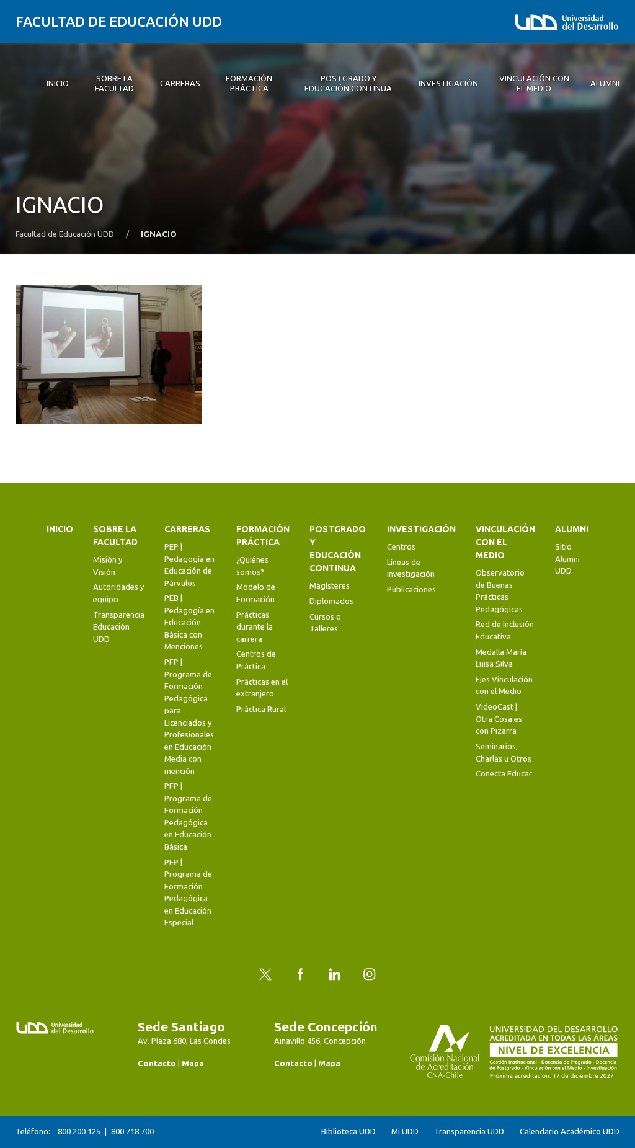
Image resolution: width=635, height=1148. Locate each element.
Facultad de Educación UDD (119, 21)
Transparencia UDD (469, 1131)
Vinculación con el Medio (505, 542)
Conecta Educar (504, 773)
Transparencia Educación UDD (118, 626)
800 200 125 (79, 1131)
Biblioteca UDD (348, 1131)
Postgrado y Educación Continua (337, 548)
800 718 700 (132, 1131)
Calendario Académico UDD (569, 1131)
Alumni (571, 529)
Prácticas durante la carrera (254, 626)
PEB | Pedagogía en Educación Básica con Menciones (189, 622)
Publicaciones (411, 589)
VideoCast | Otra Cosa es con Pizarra (499, 718)
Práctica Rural (261, 709)
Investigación (421, 529)
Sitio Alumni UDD (567, 558)
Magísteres (329, 585)
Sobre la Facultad (115, 535)
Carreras (187, 529)
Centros (401, 546)
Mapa (193, 1063)
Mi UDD (405, 1131)
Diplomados (331, 601)
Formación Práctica (263, 535)
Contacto (157, 1063)
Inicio (60, 529)
